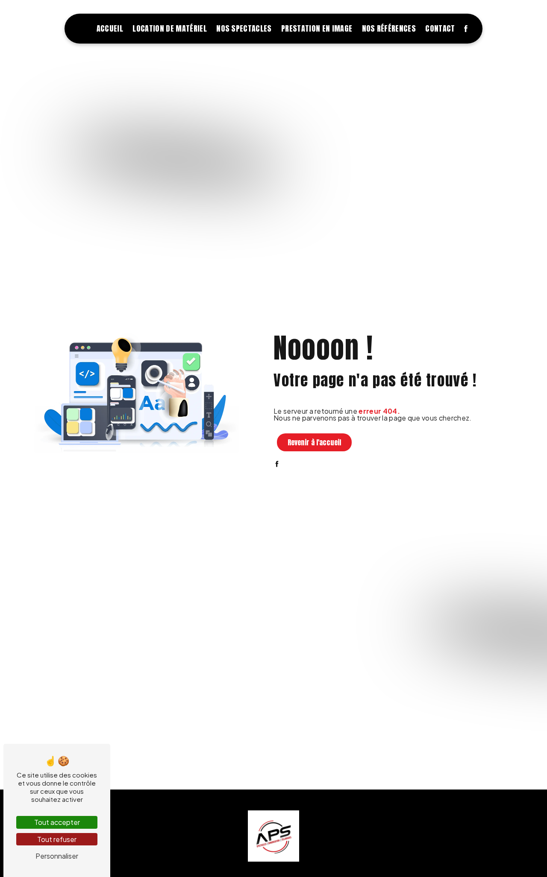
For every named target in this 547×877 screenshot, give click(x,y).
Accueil (110, 28)
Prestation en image (316, 28)
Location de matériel (169, 28)
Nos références (389, 28)
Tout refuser (56, 839)
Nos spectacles (243, 28)
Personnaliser (56, 855)
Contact (440, 28)
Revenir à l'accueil (314, 442)
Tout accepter (57, 822)
